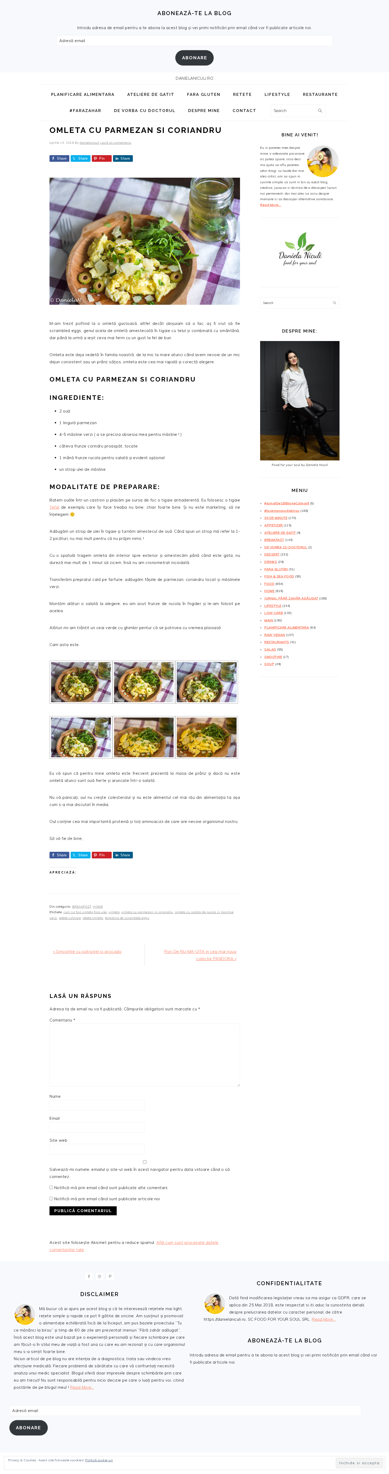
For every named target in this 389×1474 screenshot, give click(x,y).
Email (54, 1118)
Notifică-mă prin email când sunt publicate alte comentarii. (111, 1187)
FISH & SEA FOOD (279, 576)
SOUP (269, 664)
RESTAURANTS (276, 642)
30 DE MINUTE (275, 518)
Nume (55, 1096)
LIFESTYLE (273, 606)
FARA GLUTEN (276, 569)
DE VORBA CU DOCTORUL (285, 547)
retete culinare (70, 918)
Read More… (270, 205)
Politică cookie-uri (99, 1460)
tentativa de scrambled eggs (127, 918)
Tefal (54, 507)
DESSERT (272, 554)
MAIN (268, 620)
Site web (58, 1140)
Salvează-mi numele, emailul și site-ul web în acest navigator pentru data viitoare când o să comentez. (139, 1173)
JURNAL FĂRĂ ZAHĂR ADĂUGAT (291, 598)
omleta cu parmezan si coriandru (147, 912)
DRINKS (270, 562)
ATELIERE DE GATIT (280, 533)
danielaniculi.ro (194, 78)
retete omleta (93, 918)
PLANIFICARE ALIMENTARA (286, 627)
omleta (114, 912)
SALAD (270, 649)
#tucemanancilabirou (282, 511)
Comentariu (62, 1020)
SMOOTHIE (273, 657)
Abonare (194, 57)
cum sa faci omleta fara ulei (85, 912)
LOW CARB (273, 613)
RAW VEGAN (274, 635)
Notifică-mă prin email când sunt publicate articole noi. (107, 1198)
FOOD (269, 584)
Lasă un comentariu (115, 143)
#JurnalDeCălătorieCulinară (286, 503)
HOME (98, 906)
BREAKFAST (81, 906)
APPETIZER (273, 525)
